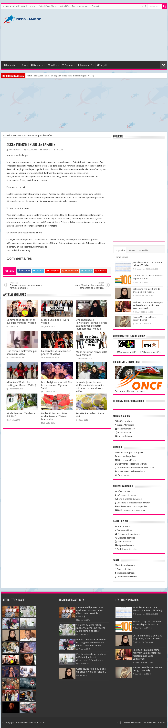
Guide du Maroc (125, 432)
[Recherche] (164, 6)
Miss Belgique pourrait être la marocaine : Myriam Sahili (56, 385)
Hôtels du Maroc (125, 491)
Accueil (6, 135)
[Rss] (142, 6)
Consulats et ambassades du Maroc (133, 502)
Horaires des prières (126, 456)
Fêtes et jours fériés (126, 460)
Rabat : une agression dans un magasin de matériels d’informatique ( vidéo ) (60, 75)
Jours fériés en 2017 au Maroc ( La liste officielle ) (147, 609)
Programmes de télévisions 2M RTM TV (135, 467)
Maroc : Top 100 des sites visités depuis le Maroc (147, 623)
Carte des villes (123, 541)
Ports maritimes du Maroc (129, 499)
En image (38, 65)
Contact (95, 6)
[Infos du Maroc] (22, 18)
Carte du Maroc (123, 526)
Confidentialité (150, 722)
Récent (132, 250)
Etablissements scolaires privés (131, 510)
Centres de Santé (124, 569)
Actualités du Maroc (48, 6)
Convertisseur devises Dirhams (130, 471)
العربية (104, 65)
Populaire (120, 250)
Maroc (33, 6)
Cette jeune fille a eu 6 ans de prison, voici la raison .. (91, 670)
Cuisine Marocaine (125, 425)
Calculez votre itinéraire (128, 534)
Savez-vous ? (86, 65)
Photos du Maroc (125, 436)
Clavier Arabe (123, 475)
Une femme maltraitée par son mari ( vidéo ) (22, 352)
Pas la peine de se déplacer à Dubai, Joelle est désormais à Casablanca (91, 657)
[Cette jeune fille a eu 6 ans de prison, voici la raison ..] (123, 293)
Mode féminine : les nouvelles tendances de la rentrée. (89, 285)
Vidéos (54, 65)
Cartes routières (124, 530)
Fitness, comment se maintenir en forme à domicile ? (26, 285)
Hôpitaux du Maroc (126, 565)
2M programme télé (126, 352)
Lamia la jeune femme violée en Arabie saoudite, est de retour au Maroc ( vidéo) (90, 387)
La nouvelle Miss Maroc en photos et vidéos (56, 352)
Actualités (64, 6)
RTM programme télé (150, 352)
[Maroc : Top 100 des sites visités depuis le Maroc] (123, 279)
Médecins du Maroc (125, 573)
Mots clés (143, 250)
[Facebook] (145, 6)
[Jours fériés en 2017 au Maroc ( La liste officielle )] (123, 266)
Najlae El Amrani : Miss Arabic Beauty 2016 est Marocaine (54, 416)
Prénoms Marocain (126, 428)
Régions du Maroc (125, 545)
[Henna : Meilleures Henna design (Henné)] (123, 321)
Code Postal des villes (126, 549)
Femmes (17, 135)
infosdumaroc (15, 150)
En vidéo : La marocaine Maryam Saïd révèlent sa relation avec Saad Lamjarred (148, 305)
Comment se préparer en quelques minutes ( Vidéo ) (21, 321)
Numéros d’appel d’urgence (130, 452)
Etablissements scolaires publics (132, 506)
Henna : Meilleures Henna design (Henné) (147, 669)
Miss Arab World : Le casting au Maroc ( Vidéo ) (21, 384)
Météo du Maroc (125, 421)
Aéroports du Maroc (127, 495)
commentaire (122, 257)
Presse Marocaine (132, 722)
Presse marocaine (80, 6)
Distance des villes (126, 538)
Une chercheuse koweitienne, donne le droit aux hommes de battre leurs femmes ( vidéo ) (91, 324)
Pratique (69, 65)
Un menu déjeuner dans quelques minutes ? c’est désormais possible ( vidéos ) (89, 612)
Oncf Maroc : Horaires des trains (130, 391)
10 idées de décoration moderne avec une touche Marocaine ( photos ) (90, 628)
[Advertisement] (105, 35)
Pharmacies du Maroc (126, 576)
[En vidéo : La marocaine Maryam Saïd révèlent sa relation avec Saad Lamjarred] (123, 306)
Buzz (24, 65)
